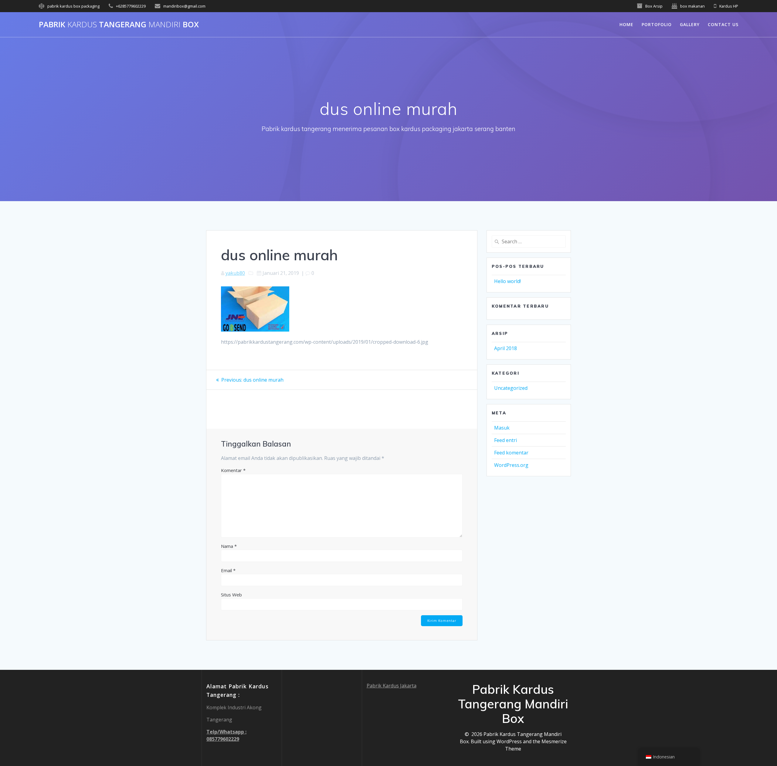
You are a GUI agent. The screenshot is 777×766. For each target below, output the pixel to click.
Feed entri (505, 440)
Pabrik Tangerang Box (119, 25)
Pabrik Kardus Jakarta (391, 685)
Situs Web (231, 595)
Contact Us (723, 24)
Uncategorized (511, 388)
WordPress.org (511, 465)
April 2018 (505, 348)
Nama (229, 546)
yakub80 (235, 273)
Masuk (502, 427)
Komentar (233, 470)
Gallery (690, 24)
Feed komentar (511, 452)
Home (626, 24)
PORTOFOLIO (657, 24)
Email (228, 570)
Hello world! (507, 281)
